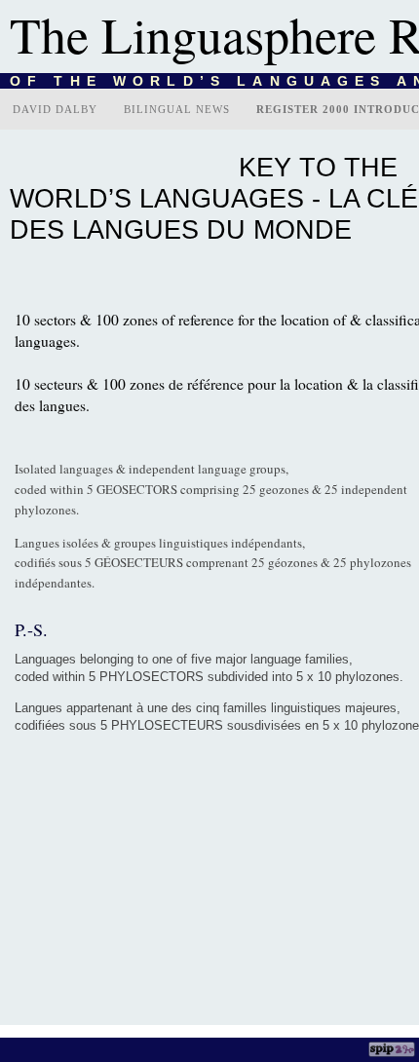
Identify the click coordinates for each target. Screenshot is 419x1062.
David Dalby (55, 109)
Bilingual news (177, 109)
